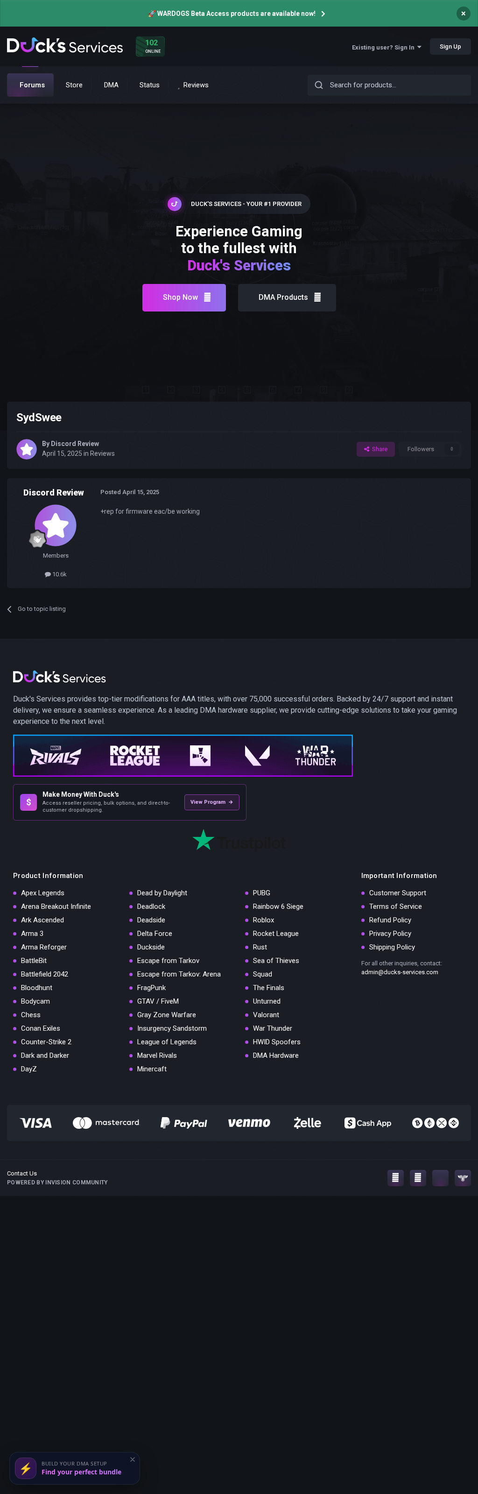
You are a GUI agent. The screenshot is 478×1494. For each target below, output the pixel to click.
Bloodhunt (36, 988)
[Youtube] (418, 1178)
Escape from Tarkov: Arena (179, 974)
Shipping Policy (392, 947)
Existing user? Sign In (384, 47)
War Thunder (272, 1028)
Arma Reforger (44, 947)
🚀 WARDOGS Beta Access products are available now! (232, 13)
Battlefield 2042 (44, 974)
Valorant (266, 1015)
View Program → (211, 802)
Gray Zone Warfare (166, 1015)
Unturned (267, 1001)
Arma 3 (32, 933)
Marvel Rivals (157, 1055)
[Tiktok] (440, 1178)
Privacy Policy (390, 933)
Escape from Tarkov (168, 960)
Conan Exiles (40, 1028)
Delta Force (154, 933)
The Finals (268, 988)
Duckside (151, 947)
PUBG (261, 893)
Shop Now (180, 297)
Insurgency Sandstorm (172, 1028)
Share (378, 449)
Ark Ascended (42, 920)
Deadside (151, 920)
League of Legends (167, 1042)
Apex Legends (42, 893)
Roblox (263, 920)
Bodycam (35, 1001)
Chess (31, 1015)
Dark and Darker (45, 1055)
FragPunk (151, 988)
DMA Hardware (276, 1055)
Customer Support (397, 893)
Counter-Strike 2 (46, 1042)
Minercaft (152, 1069)
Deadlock (151, 906)
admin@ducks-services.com (399, 972)
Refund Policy (390, 920)
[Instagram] (395, 1178)
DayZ (29, 1069)
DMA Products (283, 297)
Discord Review (75, 443)
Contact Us (22, 1173)
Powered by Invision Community (57, 1182)
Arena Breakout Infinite (56, 906)
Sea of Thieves (276, 960)
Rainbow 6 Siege (278, 906)
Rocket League (276, 933)
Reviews (102, 453)
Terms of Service (395, 906)
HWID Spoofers (277, 1042)
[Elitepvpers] (463, 1178)
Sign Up (450, 46)
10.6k (59, 574)
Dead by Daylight (162, 893)
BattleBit (34, 960)
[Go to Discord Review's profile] (26, 449)
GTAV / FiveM (158, 1001)
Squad (262, 974)
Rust (260, 947)
